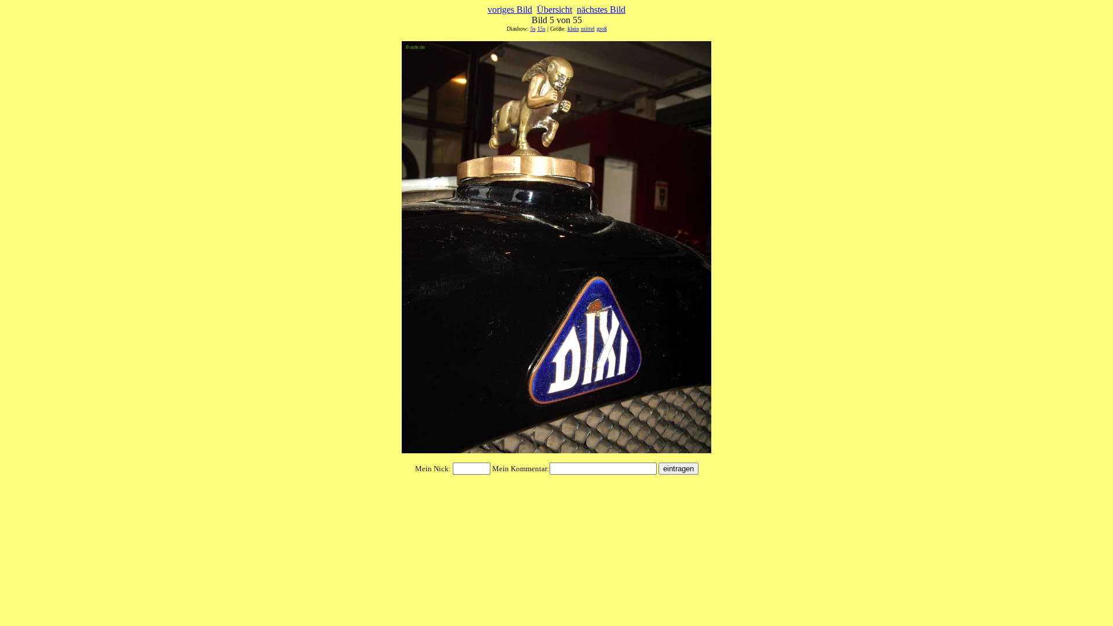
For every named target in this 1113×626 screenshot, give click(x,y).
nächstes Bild (601, 9)
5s (533, 29)
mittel (588, 29)
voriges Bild (510, 9)
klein (573, 29)
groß (601, 29)
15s (541, 29)
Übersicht (554, 9)
